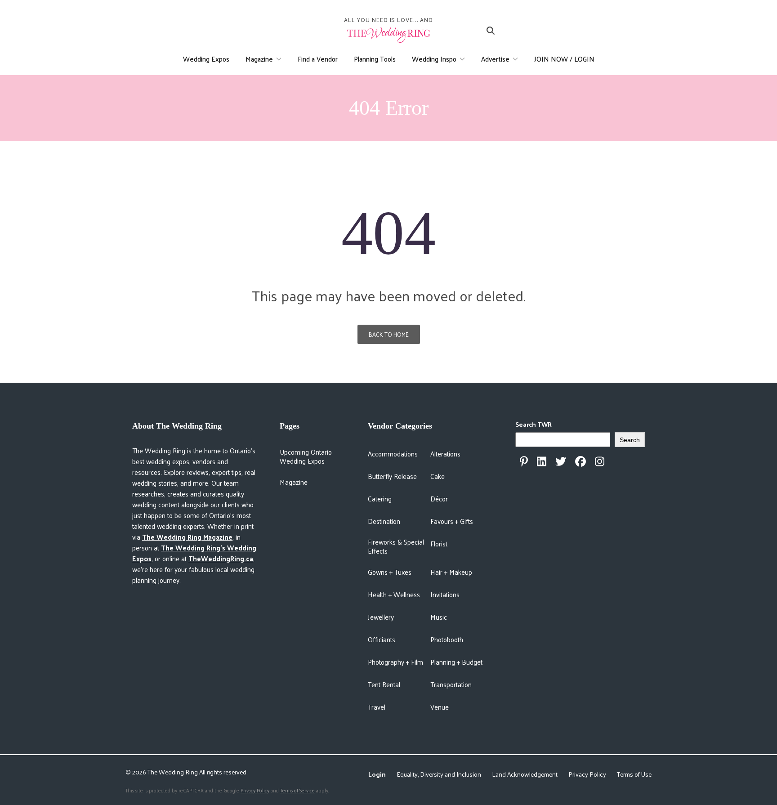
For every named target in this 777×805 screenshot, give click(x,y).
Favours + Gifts (451, 521)
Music (438, 617)
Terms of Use (634, 774)
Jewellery (381, 617)
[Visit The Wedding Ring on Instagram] (600, 461)
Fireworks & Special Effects (396, 546)
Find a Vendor (318, 59)
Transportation (451, 684)
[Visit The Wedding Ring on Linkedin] (542, 461)
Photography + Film (395, 662)
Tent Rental (384, 684)
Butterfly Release (392, 476)
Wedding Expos (206, 59)
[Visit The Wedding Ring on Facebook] (580, 461)
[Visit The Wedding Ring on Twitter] (560, 461)
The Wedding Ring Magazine (187, 537)
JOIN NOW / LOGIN (564, 59)
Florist (438, 543)
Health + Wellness (394, 594)
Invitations (445, 594)
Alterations (445, 453)
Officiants (381, 639)
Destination (384, 521)
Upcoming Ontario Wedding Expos (306, 456)
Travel (376, 707)
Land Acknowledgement (525, 774)
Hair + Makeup (451, 572)
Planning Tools (375, 59)
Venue (439, 707)
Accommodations (393, 453)
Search (630, 439)
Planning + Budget (456, 662)
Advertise (495, 59)
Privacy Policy (587, 774)
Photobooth (446, 639)
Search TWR (533, 424)
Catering (380, 498)
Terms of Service (297, 790)
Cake (437, 476)
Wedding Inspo (434, 59)
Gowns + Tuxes (389, 572)
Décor (439, 498)
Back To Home (389, 334)
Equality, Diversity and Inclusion (439, 774)
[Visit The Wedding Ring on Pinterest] (524, 461)
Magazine (259, 59)
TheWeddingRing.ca (220, 558)
